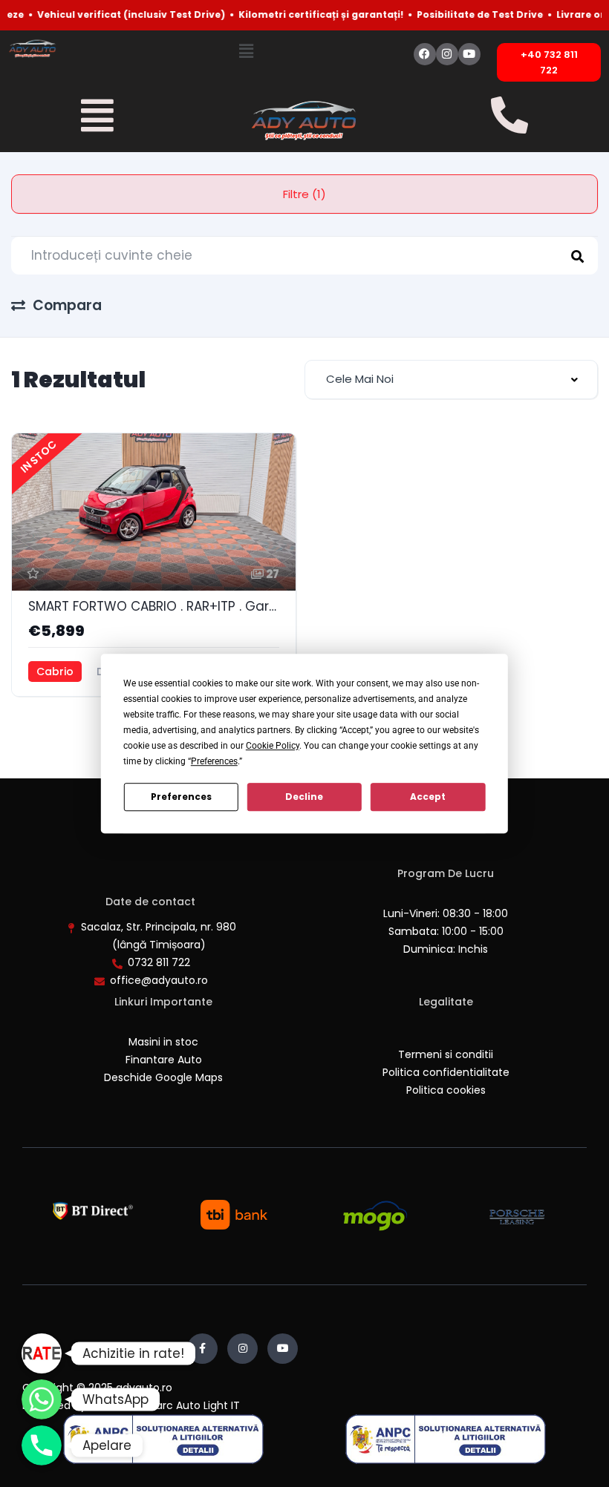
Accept (428, 796)
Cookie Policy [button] (272, 746)
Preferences (181, 796)
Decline (304, 796)
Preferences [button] (214, 761)
